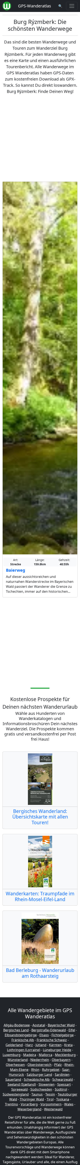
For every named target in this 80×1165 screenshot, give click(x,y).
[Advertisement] (40, 138)
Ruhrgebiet (50, 1069)
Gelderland (14, 1045)
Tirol (50, 1099)
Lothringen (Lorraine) (23, 1050)
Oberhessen (15, 1064)
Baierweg (15, 570)
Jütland (40, 1045)
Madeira (29, 1055)
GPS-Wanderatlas (34, 6)
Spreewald (19, 1089)
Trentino (11, 1104)
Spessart (64, 1084)
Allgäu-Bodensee (17, 1025)
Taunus (37, 1094)
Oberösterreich (39, 1064)
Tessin (50, 1094)
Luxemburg (12, 1055)
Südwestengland (16, 1094)
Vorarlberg (29, 1104)
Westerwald (53, 1109)
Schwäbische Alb (37, 1079)
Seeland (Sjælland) (22, 1084)
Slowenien (47, 1084)
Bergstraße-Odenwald (48, 1030)
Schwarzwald (62, 1079)
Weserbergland (29, 1109)
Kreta (68, 1045)
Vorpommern (51, 1104)
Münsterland (18, 1059)
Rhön (35, 1069)
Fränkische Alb (22, 1040)
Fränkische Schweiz (52, 1040)
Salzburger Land (39, 1074)
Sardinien (62, 1074)
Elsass (44, 1035)
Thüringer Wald (32, 1099)
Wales (68, 1104)
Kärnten (55, 1045)
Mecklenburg (65, 1055)
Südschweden (41, 1089)
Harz (29, 1045)
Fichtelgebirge (62, 1035)
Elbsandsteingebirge (21, 1035)
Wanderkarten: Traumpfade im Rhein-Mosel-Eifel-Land (40, 896)
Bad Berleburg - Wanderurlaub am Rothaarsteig (40, 973)
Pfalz (58, 1064)
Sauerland (13, 1079)
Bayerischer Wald (61, 1025)
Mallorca (45, 1055)
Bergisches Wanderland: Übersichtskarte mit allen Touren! (40, 817)
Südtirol (61, 1089)
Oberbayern (61, 1059)
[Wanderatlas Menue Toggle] (72, 6)
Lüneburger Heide (57, 1050)
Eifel (72, 1030)
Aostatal (38, 1025)
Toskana (62, 1099)
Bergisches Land (16, 1030)
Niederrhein (39, 1059)
